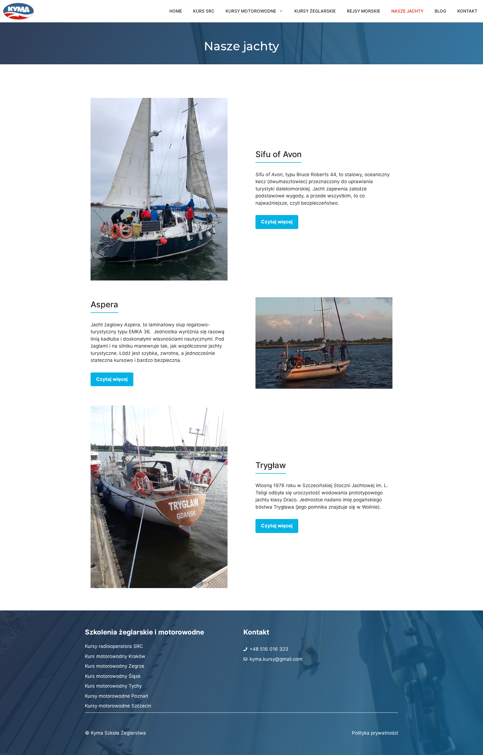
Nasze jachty (407, 11)
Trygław (270, 465)
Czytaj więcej (277, 222)
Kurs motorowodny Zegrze (114, 666)
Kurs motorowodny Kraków (115, 656)
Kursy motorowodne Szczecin (118, 706)
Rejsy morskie (363, 11)
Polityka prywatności (375, 733)
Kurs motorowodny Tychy (113, 686)
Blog (440, 11)
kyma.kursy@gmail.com (276, 659)
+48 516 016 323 (269, 649)
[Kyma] (18, 11)
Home (175, 11)
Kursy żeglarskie (315, 11)
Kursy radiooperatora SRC (114, 646)
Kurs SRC (203, 11)
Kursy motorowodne (251, 11)
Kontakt (467, 11)
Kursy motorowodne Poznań (116, 696)
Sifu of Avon (278, 154)
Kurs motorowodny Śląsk (113, 676)
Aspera (104, 304)
